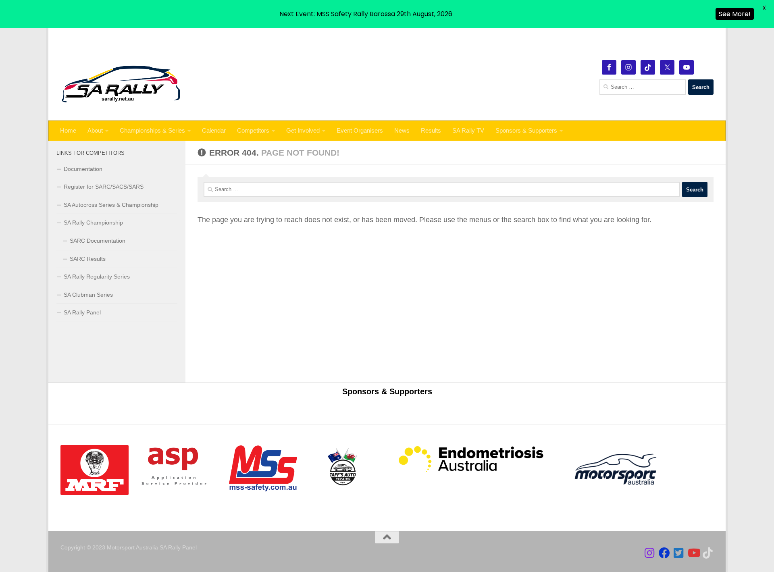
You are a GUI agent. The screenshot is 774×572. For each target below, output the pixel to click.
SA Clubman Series (88, 294)
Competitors (253, 130)
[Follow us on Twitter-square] (679, 553)
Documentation (83, 169)
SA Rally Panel (82, 312)
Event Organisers (360, 130)
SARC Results (88, 259)
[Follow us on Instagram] (649, 553)
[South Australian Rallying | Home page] (121, 84)
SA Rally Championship (93, 222)
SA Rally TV (468, 130)
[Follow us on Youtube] (693, 553)
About (95, 130)
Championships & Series (152, 130)
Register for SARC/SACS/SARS (104, 186)
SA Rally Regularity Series (97, 276)
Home (68, 130)
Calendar (214, 130)
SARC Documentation (97, 240)
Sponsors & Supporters (526, 130)
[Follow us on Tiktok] (708, 553)
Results (431, 130)
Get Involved (303, 130)
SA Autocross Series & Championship (111, 205)
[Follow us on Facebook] (664, 553)
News (402, 130)
